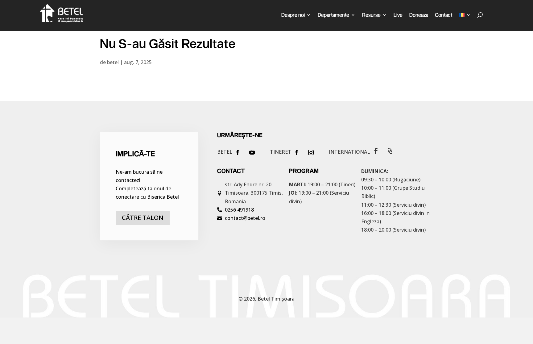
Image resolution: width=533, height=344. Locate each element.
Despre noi (293, 15)
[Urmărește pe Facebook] (237, 152)
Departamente (333, 15)
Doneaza (418, 15)
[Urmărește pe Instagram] (310, 152)
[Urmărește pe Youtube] (252, 152)
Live (398, 15)
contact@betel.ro (245, 218)
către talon (142, 217)
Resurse (371, 15)
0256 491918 (239, 209)
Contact (443, 15)
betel (113, 62)
